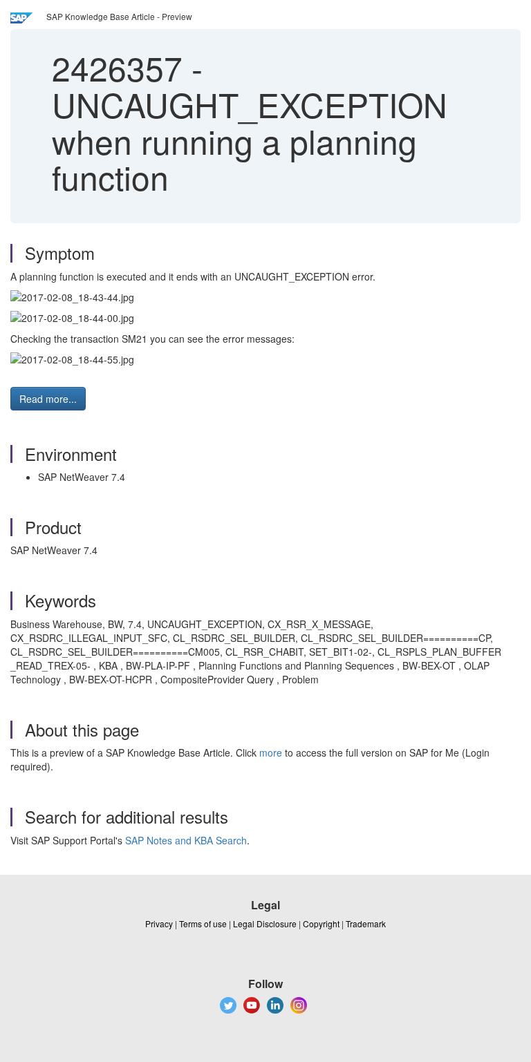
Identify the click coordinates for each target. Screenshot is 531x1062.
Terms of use (203, 923)
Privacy (159, 923)
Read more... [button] (48, 399)
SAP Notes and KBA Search (186, 840)
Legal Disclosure (265, 923)
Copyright (321, 923)
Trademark (366, 923)
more (270, 752)
